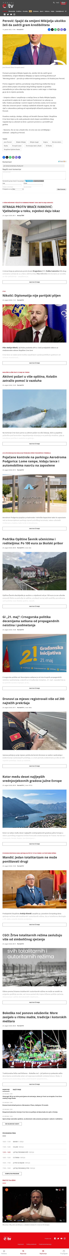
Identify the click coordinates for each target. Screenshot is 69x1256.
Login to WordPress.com (38, 181)
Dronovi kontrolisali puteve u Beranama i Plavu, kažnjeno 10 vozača (25, 1105)
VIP (30, 11)
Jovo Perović (8, 142)
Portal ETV (20, 29)
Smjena (45, 142)
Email (25, 183)
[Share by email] (58, 29)
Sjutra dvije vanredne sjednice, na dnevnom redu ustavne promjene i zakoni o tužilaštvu (32, 1119)
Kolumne (36, 11)
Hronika (25, 11)
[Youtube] (11, 14)
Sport (42, 11)
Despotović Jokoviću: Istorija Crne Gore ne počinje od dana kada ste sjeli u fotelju (30, 1112)
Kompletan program (12, 1173)
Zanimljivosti (60, 11)
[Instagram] (14, 14)
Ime (4, 183)
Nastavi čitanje (34, 282)
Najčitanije (43, 1253)
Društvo (18, 11)
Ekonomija (12, 11)
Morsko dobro (56, 142)
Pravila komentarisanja (45, 1244)
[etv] (8, 5)
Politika (5, 11)
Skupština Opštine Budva (12, 149)
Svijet (52, 11)
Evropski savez (17, 146)
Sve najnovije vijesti (12, 1124)
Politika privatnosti (31, 1244)
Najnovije (23, 1253)
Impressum (21, 1244)
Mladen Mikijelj (21, 142)
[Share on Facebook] (49, 29)
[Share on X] (52, 29)
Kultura (47, 11)
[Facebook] (5, 14)
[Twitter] (8, 14)
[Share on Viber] (61, 29)
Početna (4, 1253)
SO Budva (49, 146)
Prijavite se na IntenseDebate (29, 181)
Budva (6, 146)
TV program (64, 1253)
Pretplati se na (7, 189)
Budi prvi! (20, 166)
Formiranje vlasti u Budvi (33, 146)
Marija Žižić (20, 215)
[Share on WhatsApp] (55, 29)
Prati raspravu (64, 161)
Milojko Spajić (34, 142)
